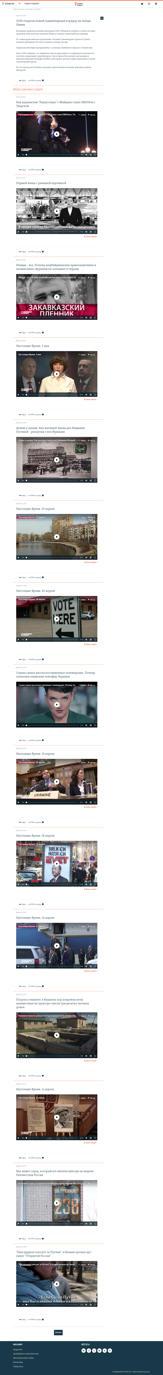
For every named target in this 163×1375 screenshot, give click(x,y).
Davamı (58, 1333)
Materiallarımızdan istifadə (23, 1358)
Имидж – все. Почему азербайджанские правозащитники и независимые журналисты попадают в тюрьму (67, 277)
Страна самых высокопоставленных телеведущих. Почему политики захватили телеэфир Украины (64, 685)
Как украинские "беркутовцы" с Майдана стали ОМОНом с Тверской (50, 115)
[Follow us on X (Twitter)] (94, 1350)
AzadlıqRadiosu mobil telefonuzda (26, 1354)
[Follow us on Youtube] (99, 1350)
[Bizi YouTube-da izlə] (142, 4)
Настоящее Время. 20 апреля (31, 599)
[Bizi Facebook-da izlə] (156, 4)
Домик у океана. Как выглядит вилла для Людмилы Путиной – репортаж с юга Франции (59, 440)
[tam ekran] (95, 155)
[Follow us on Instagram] (89, 1350)
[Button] (22, 80)
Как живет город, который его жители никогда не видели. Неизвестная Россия (55, 1184)
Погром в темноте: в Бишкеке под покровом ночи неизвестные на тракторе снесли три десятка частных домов (69, 1016)
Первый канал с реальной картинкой (35, 192)
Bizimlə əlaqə (18, 1362)
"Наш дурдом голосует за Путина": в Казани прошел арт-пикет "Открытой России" (55, 1264)
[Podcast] (110, 1350)
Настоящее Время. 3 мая (29, 355)
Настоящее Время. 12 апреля (31, 926)
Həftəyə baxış (18, 1366)
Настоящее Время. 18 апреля (31, 844)
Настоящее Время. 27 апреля (31, 517)
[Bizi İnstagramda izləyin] (149, 4)
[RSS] (105, 1350)
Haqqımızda (17, 1350)
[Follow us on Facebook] (84, 1350)
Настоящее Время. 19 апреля (31, 762)
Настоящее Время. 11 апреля (31, 1098)
